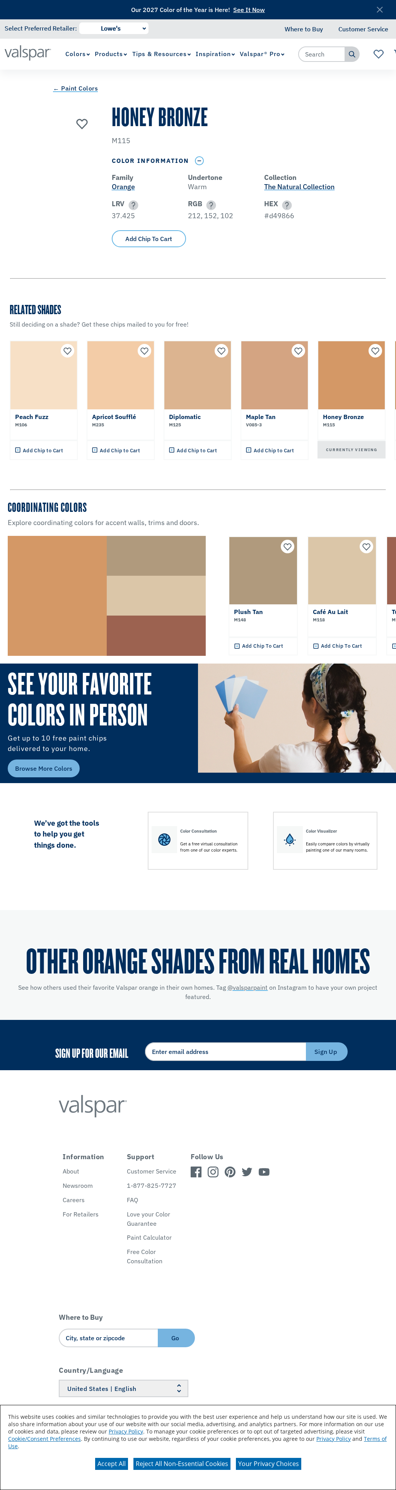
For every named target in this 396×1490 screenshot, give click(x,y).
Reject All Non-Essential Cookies (182, 1463)
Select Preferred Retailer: (41, 28)
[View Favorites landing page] (378, 54)
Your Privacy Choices (268, 1463)
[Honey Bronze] (82, 123)
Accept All (111, 1463)
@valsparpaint (247, 987)
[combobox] (321, 54)
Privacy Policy (126, 1431)
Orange (123, 186)
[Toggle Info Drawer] (199, 160)
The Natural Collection (299, 186)
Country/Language (91, 1370)
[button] (132, 205)
